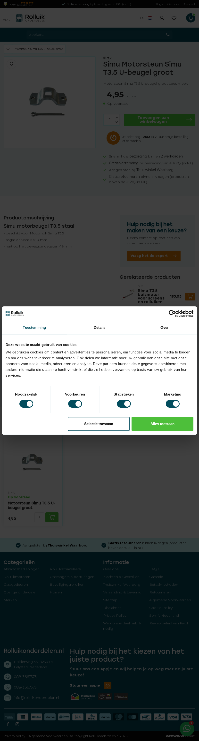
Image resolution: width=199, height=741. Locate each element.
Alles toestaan (162, 424)
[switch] (75, 404)
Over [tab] (164, 327)
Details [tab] (100, 327)
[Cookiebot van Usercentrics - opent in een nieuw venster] (172, 313)
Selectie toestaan (98, 424)
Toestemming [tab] (34, 327)
